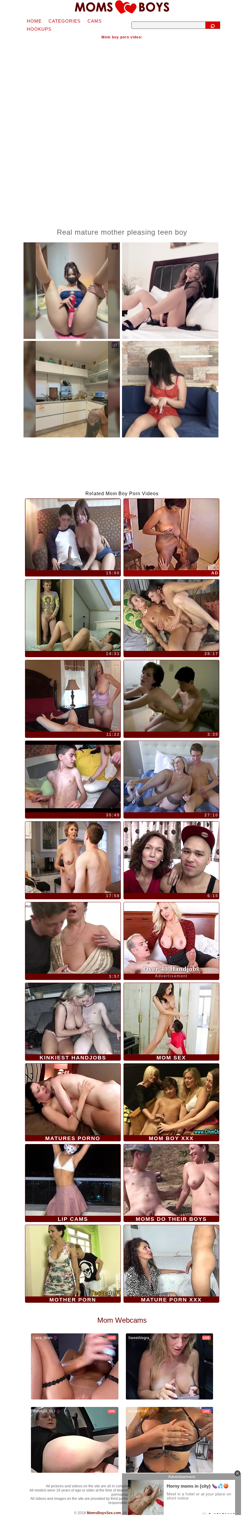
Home (34, 21)
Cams (94, 21)
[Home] (122, 7)
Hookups (39, 29)
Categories (65, 21)
